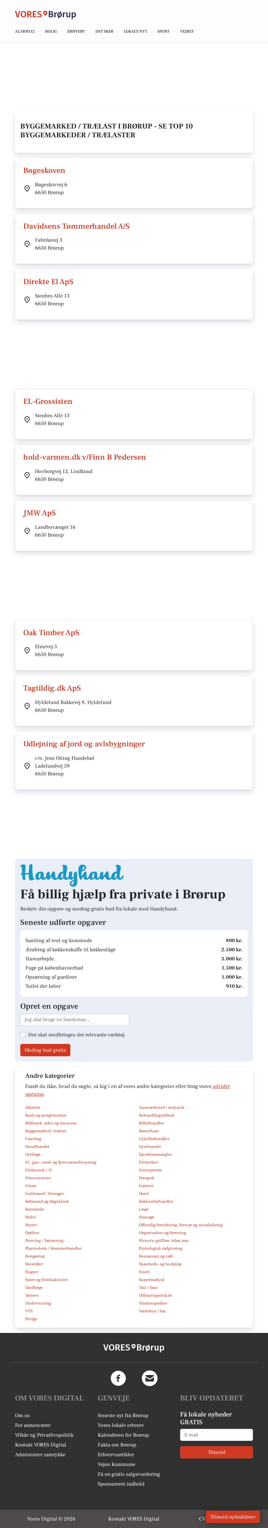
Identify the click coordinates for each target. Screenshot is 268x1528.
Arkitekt (32, 1107)
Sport (164, 31)
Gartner (146, 1185)
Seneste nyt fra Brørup (123, 1415)
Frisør (30, 1185)
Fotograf (146, 1178)
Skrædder (34, 1264)
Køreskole (34, 1209)
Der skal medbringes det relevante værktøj (76, 1034)
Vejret (187, 31)
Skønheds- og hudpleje (160, 1264)
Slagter (31, 1272)
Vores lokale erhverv (121, 1425)
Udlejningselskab (155, 1295)
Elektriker (148, 1162)
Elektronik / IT (38, 1170)
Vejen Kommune (116, 1464)
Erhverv (76, 31)
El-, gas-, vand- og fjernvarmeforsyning (60, 1162)
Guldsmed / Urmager (44, 1193)
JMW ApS (39, 513)
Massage (147, 1217)
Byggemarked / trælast (45, 1131)
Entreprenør (150, 1170)
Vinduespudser (153, 1303)
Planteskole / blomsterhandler (53, 1248)
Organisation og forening (162, 1232)
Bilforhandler (151, 1123)
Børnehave (149, 1131)
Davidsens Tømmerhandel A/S (76, 226)
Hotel (144, 1193)
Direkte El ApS (48, 282)
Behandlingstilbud (156, 1115)
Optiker (32, 1232)
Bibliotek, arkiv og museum (50, 1123)
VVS (29, 1311)
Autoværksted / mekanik (161, 1107)
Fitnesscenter (38, 1178)
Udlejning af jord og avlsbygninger (84, 744)
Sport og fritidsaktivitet (46, 1279)
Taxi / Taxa (148, 1287)
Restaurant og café (156, 1256)
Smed (144, 1272)
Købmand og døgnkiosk (47, 1201)
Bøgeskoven (44, 170)
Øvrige (31, 1319)
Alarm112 (25, 31)
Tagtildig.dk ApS (52, 688)
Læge (144, 1209)
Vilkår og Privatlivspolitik (44, 1435)
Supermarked (151, 1279)
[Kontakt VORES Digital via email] (150, 1378)
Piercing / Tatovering (44, 1240)
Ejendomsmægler (155, 1154)
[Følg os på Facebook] (118, 1378)
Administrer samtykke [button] (40, 1454)
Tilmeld (217, 1452)
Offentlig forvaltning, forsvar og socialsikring (181, 1225)
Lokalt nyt (135, 31)
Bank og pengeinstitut (45, 1115)
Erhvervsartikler (116, 1454)
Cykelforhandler (154, 1138)
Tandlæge (34, 1287)
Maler (30, 1217)
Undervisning (38, 1303)
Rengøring (35, 1256)
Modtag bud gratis (45, 1050)
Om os (22, 1415)
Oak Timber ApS (51, 633)
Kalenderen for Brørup (123, 1435)
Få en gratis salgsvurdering (129, 1474)
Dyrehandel (150, 1146)
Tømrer (32, 1295)
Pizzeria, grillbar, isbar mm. (164, 1240)
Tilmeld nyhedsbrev (233, 1517)
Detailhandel (37, 1146)
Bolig (51, 31)
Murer (31, 1225)
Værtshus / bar (152, 1311)
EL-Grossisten (48, 401)
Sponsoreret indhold (121, 1484)
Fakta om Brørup (117, 1445)
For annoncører (32, 1425)
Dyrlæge (33, 1154)
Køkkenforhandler (156, 1201)
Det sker (104, 31)
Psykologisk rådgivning (160, 1248)
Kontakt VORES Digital (40, 1445)
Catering (33, 1138)
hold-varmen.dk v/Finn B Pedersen (84, 457)
